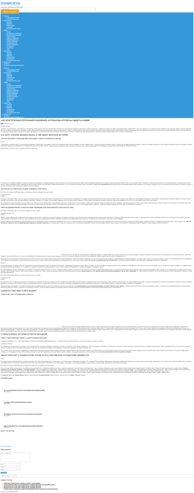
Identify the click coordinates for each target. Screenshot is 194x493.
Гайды (6, 30)
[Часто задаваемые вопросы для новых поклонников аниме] (8, 389)
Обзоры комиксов (12, 40)
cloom (12, 123)
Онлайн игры (10, 3)
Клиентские (7, 51)
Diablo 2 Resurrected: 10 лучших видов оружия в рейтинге (23, 426)
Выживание (10, 59)
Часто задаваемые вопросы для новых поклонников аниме (24, 390)
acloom (2, 446)
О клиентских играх (13, 19)
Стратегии (10, 27)
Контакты (7, 63)
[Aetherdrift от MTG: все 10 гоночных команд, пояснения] (8, 412)
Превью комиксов (12, 44)
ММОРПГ (9, 24)
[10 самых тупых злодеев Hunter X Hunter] (8, 401)
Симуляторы (11, 25)
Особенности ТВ (12, 43)
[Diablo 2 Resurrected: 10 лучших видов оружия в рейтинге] (8, 424)
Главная (6, 16)
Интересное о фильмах (14, 35)
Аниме (9, 32)
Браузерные (7, 20)
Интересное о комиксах (14, 33)
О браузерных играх (13, 17)
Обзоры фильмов (12, 41)
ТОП (8, 49)
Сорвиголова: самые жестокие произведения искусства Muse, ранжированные (31, 489)
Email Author (8, 446)
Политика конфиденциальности (14, 65)
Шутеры (9, 54)
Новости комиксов (12, 38)
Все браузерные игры (13, 28)
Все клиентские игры (13, 60)
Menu (2, 13)
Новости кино (11, 36)
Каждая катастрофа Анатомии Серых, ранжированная (22, 486)
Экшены (9, 22)
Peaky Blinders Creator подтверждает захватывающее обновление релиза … (30, 484)
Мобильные (7, 62)
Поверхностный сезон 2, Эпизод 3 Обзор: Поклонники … (22, 483)
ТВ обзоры (10, 47)
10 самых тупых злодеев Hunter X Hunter (18, 402)
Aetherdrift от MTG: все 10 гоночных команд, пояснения (23, 414)
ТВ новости (10, 46)
